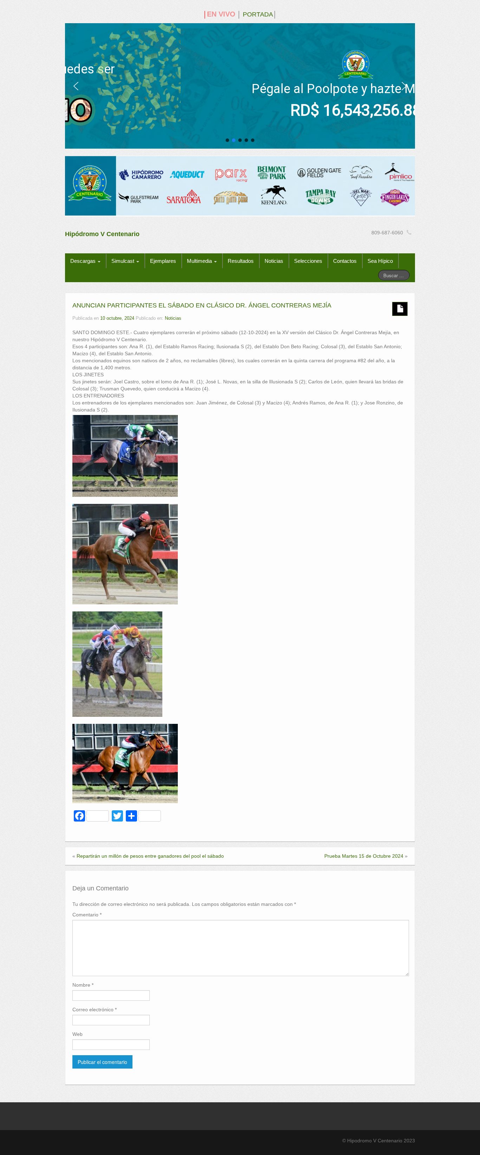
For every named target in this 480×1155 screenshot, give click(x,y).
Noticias (274, 261)
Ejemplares (163, 261)
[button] (76, 86)
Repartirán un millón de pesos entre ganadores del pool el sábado (150, 856)
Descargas (83, 261)
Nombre (82, 985)
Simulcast (123, 261)
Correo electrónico (94, 1009)
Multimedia (200, 261)
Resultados (241, 261)
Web (77, 1034)
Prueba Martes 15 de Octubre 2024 (363, 856)
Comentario (87, 914)
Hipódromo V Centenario (102, 234)
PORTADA (258, 14)
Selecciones (308, 261)
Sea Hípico (380, 261)
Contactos (345, 261)
